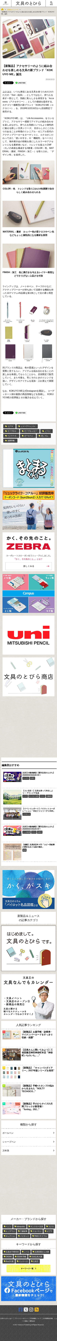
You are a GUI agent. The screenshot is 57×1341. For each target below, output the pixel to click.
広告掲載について (35, 1318)
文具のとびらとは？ (6, 1318)
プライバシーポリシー (21, 1318)
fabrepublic (20, 1226)
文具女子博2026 (12, 1252)
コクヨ (5, 92)
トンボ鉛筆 (26, 832)
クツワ (25, 796)
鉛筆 (24, 850)
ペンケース (11, 436)
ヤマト (42, 796)
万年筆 (5, 1150)
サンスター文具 (34, 796)
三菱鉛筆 (49, 796)
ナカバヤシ (37, 1231)
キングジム (10, 1236)
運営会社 (32, 1321)
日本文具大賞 (36, 1257)
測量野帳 (11, 441)
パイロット (26, 814)
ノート (47, 431)
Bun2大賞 (10, 1261)
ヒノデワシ (10, 1231)
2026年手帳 (21, 1257)
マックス (26, 778)
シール (26, 1252)
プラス (34, 832)
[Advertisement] (28, 727)
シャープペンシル (28, 426)
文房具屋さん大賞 (42, 1252)
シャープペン (9, 1142)
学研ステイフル (40, 1236)
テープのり (11, 431)
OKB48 (9, 1257)
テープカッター (30, 431)
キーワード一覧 (27, 1268)
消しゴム (44, 436)
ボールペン (28, 436)
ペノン (8, 1226)
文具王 (32, 778)
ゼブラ (49, 1231)
